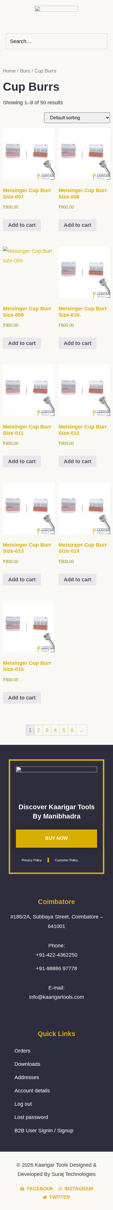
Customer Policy (66, 860)
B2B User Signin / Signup (43, 1130)
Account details (32, 1091)
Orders (22, 1051)
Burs (25, 71)
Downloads (27, 1064)
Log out (23, 1104)
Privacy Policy (32, 860)
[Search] (101, 41)
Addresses (26, 1077)
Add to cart (22, 225)
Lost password (31, 1117)
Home (9, 71)
